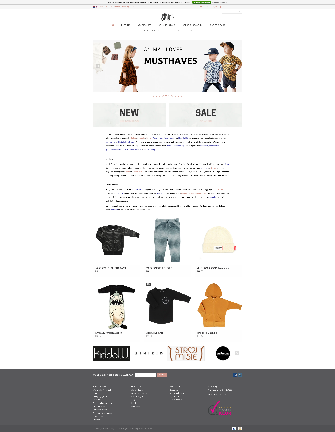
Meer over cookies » (219, 2)
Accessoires (144, 25)
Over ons (175, 30)
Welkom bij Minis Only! (102, 390)
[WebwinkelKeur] (225, 408)
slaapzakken (135, 150)
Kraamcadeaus (167, 25)
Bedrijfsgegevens (100, 396)
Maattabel (135, 406)
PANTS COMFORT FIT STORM (159, 268)
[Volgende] (237, 66)
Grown (149, 138)
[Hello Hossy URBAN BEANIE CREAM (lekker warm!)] (218, 240)
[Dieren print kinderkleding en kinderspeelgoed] (167, 66)
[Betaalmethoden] (234, 428)
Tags (133, 399)
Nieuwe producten (139, 393)
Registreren (174, 390)
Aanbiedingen (137, 396)
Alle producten (137, 390)
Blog (190, 30)
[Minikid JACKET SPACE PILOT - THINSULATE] (116, 240)
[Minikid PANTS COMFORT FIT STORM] (167, 240)
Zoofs (127, 172)
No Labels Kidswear (126, 142)
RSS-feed (135, 403)
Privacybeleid (98, 416)
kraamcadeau (137, 190)
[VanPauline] (223, 353)
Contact (96, 393)
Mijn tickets (174, 396)
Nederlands (94, 7)
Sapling (120, 193)
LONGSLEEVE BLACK (154, 333)
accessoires (214, 146)
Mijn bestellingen (176, 393)
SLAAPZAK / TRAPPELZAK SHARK (109, 333)
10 (181, 96)
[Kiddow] (111, 353)
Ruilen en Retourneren (102, 403)
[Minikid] (148, 353)
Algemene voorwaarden (103, 413)
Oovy (227, 164)
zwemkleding (149, 150)
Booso (213, 168)
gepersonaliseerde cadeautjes (193, 193)
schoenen (204, 146)
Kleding (125, 25)
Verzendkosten (99, 406)
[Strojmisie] (185, 353)
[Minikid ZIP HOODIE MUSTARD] (218, 305)
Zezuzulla (141, 138)
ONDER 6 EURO (218, 25)
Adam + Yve (158, 138)
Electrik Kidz (183, 138)
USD (110, 7)
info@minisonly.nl (218, 394)
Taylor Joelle (138, 172)
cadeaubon (212, 197)
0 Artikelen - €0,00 (210, 7)
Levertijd (96, 399)
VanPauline (110, 142)
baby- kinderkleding (175, 146)
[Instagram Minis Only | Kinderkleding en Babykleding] (240, 375)
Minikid (133, 138)
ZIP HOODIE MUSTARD (207, 333)
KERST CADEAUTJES (193, 25)
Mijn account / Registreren (232, 7)
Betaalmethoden (100, 409)
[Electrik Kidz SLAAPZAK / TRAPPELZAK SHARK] (116, 305)
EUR (102, 7)
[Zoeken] (239, 11)
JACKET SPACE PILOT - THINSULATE (110, 268)
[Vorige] (98, 66)
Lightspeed (152, 428)
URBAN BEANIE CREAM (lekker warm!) (213, 268)
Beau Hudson (169, 138)
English (97, 7)
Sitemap (96, 419)
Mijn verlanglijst (176, 399)
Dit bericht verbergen (202, 2)
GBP (106, 7)
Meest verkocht (153, 30)
